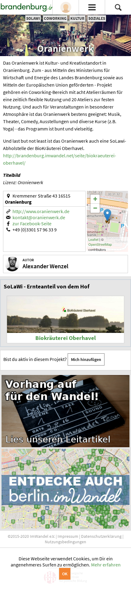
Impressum (68, 536)
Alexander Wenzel (45, 266)
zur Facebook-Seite (31, 223)
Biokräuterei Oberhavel (65, 337)
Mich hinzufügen (86, 359)
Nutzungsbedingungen (65, 541)
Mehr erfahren (106, 565)
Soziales (96, 18)
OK (64, 574)
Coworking (55, 18)
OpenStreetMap (100, 244)
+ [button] (95, 199)
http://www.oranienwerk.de (40, 211)
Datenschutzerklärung (101, 536)
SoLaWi (33, 18)
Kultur (77, 18)
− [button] (95, 208)
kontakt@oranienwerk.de (38, 217)
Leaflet (93, 239)
